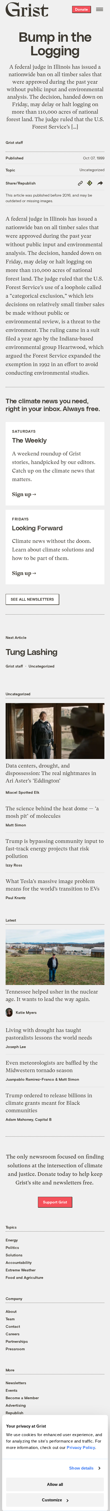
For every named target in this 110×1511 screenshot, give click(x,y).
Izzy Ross (14, 865)
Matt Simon (16, 825)
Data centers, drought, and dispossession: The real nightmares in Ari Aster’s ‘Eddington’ (51, 773)
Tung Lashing (32, 651)
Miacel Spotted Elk (23, 792)
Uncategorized (92, 169)
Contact (13, 1326)
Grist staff (14, 142)
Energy (12, 1240)
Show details (81, 1468)
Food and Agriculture (24, 1277)
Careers (12, 1334)
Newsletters (16, 1382)
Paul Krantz (16, 897)
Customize (52, 1500)
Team (10, 1319)
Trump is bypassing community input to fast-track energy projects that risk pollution (55, 848)
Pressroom (15, 1349)
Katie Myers (26, 1012)
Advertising (16, 1405)
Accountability (19, 1262)
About (11, 1311)
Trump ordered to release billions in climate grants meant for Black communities (49, 1103)
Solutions (14, 1255)
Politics (12, 1247)
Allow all (55, 1484)
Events (11, 1390)
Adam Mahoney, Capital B (29, 1119)
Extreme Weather (21, 1270)
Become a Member (22, 1397)
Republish (14, 1412)
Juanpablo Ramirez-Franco (30, 1079)
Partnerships (17, 1341)
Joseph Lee (16, 1046)
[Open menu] (99, 9)
